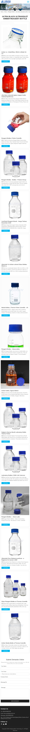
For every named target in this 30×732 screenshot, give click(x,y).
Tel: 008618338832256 (6, 711)
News (5, 11)
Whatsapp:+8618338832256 (7, 715)
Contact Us (4, 709)
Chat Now (5, 61)
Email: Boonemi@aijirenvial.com (8, 713)
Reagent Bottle (11, 11)
